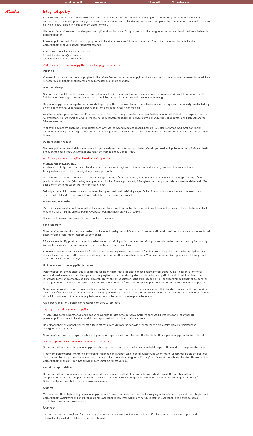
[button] (244, 11)
